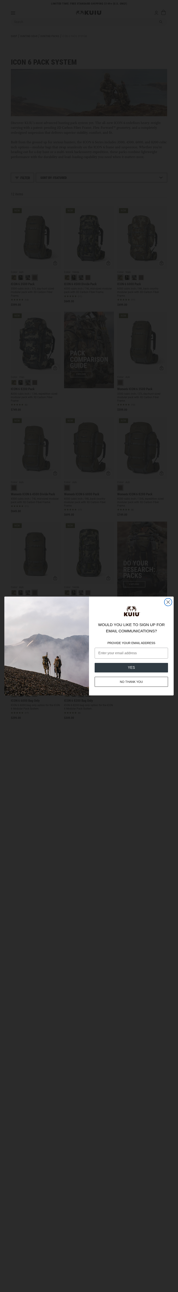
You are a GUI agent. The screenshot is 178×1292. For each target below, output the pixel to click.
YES (131, 667)
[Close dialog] (168, 602)
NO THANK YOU (131, 682)
